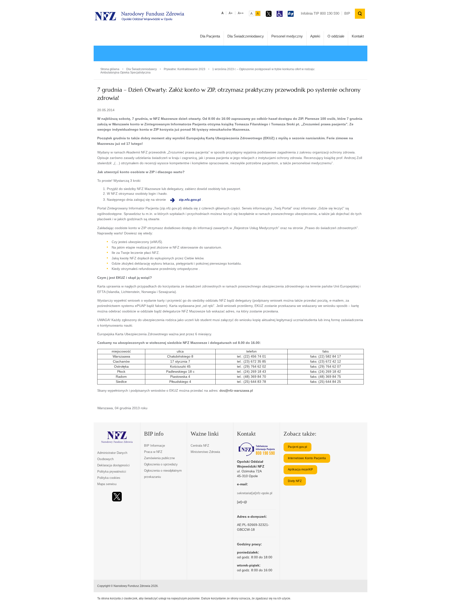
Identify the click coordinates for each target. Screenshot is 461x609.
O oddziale (336, 36)
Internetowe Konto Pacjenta (307, 458)
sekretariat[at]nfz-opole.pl (254, 493)
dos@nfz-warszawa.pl (236, 390)
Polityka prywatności (111, 471)
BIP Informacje (154, 445)
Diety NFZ (295, 481)
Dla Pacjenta (210, 36)
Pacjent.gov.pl (297, 447)
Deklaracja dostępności (113, 465)
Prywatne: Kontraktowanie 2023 (184, 69)
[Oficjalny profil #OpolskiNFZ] (117, 497)
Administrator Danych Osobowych (112, 456)
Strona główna (109, 69)
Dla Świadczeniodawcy (245, 36)
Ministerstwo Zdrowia (205, 452)
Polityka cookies (108, 478)
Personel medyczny (287, 36)
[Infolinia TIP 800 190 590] (256, 449)
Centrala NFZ (200, 445)
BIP (347, 13)
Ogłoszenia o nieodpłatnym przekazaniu (163, 474)
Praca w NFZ (153, 452)
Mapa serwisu (106, 484)
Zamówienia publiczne (159, 458)
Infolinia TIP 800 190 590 (320, 13)
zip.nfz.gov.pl (190, 199)
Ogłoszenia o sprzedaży (161, 464)
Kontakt (358, 36)
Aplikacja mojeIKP (300, 469)
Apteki (315, 36)
